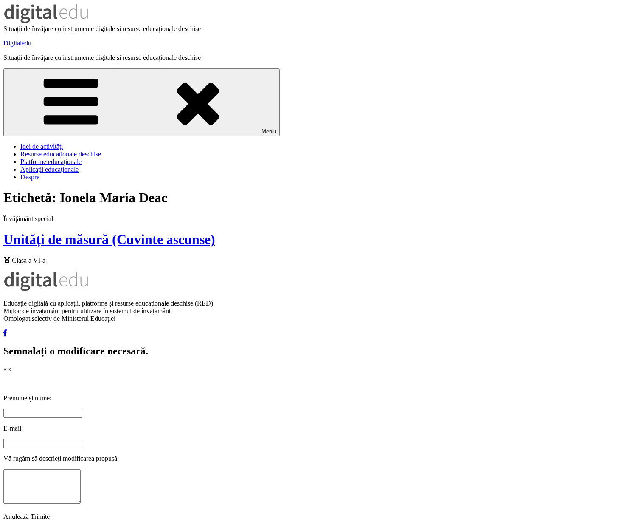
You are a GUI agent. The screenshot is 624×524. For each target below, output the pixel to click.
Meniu (268, 131)
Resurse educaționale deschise (60, 154)
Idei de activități (41, 146)
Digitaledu (17, 43)
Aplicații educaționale (49, 169)
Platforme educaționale (51, 161)
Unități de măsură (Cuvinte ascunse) (109, 239)
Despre (29, 177)
